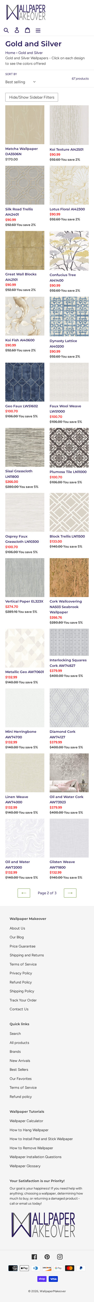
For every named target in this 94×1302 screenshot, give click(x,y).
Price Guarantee (22, 946)
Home (10, 53)
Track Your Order (23, 1000)
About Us (17, 928)
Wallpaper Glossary (25, 1166)
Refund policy (21, 1097)
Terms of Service (23, 964)
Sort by (11, 74)
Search (15, 1033)
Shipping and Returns (27, 955)
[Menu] (38, 30)
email (23, 1203)
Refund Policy (21, 982)
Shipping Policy (22, 991)
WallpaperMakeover (53, 1291)
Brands (15, 1051)
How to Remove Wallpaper (31, 1148)
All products (19, 1043)
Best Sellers (19, 1069)
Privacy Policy (21, 973)
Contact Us (19, 1009)
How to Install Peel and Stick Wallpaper (41, 1139)
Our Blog (17, 937)
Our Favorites (21, 1079)
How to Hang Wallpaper (29, 1130)
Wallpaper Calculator (26, 1121)
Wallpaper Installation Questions (35, 1157)
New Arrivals (20, 1061)
